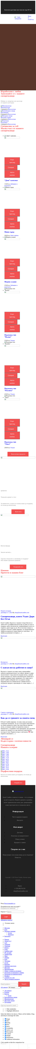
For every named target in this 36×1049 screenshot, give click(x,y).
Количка (7, 964)
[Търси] (20, 1047)
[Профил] (11, 1047)
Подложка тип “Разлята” (10, 389)
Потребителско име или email (10, 906)
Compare (11, 167)
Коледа (6, 994)
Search (24, 984)
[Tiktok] (23, 4)
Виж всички (12, 109)
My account (7, 952)
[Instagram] (18, 4)
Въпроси (11, 934)
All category (8, 990)
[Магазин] (2, 1047)
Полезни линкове (9, 931)
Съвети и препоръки (7, 712)
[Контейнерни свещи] (8, 111)
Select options (14, 235)
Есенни (6, 992)
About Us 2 (7, 941)
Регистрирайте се (9, 903)
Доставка (7, 961)
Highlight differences (12, 1011)
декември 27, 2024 (6, 612)
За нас (10, 933)
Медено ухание (10, 282)
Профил (7, 976)
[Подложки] (5, 121)
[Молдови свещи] (6, 116)
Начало (6, 939)
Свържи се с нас (9, 977)
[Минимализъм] (6, 106)
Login (6, 916)
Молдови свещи (9, 1000)
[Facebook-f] (12, 4)
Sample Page (8, 954)
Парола (3, 912)
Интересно (4, 662)
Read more (4, 636)
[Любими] (29, 1047)
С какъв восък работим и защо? (17, 667)
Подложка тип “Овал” (10, 443)
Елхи (9, 995)
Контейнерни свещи (10, 997)
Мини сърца (9, 232)
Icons (6, 949)
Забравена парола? (6, 920)
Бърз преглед (12, 161)
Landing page (8, 951)
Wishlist (6, 957)
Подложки (7, 1002)
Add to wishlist (12, 174)
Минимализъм (9, 969)
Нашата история (6, 611)
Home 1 (6, 948)
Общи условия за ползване (12, 971)
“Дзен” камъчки (11, 180)
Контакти (7, 936)
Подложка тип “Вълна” (10, 336)
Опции (12, 340)
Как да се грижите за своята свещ (18, 718)
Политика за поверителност (13, 974)
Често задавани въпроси (12, 979)
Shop (5, 956)
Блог (5, 929)
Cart (5, 943)
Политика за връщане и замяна (14, 972)
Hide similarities (11, 1009)
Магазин (7, 928)
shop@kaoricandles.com (22, 612)
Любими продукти (10, 966)
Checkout (7, 944)
